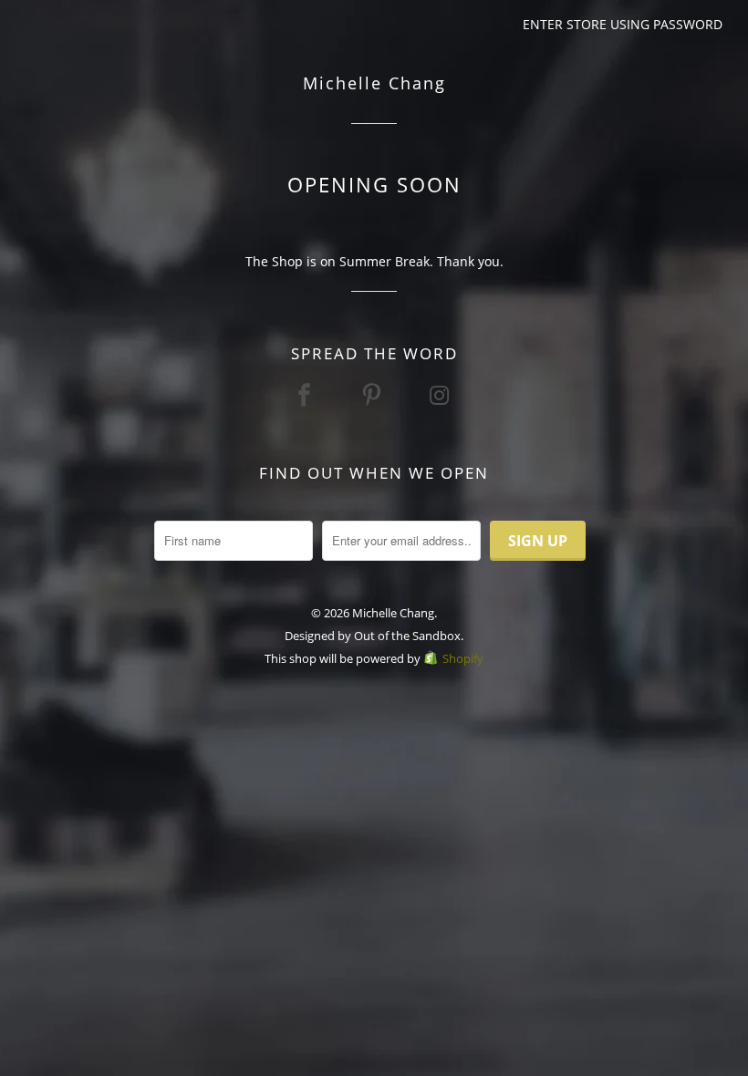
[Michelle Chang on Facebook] (306, 394)
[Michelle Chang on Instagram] (441, 394)
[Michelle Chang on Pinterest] (374, 394)
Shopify (462, 658)
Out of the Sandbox (407, 635)
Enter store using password (622, 24)
